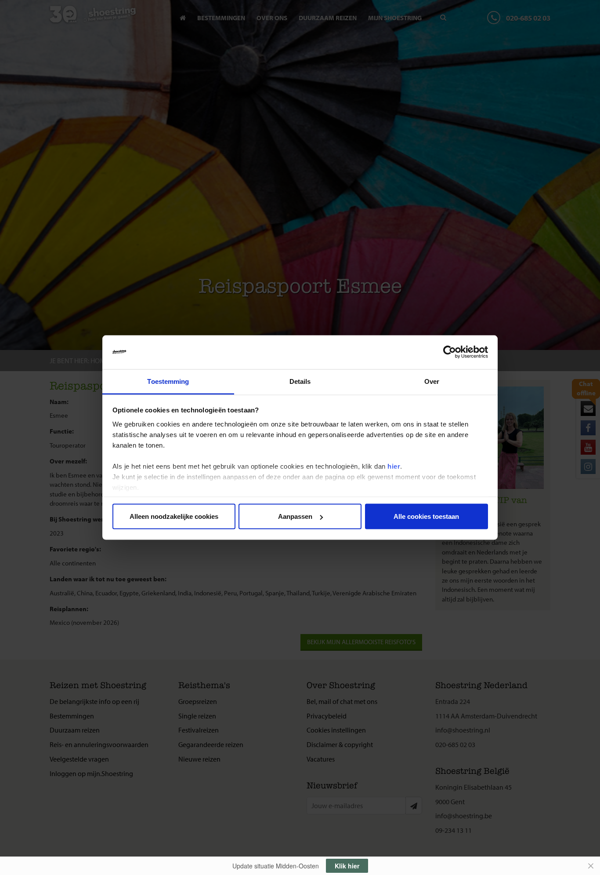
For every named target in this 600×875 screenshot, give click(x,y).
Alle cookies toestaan (426, 516)
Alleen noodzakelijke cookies (174, 516)
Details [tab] (300, 381)
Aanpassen (295, 516)
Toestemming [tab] (168, 381)
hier (393, 466)
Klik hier (347, 865)
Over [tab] (431, 381)
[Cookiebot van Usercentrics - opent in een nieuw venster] (449, 352)
